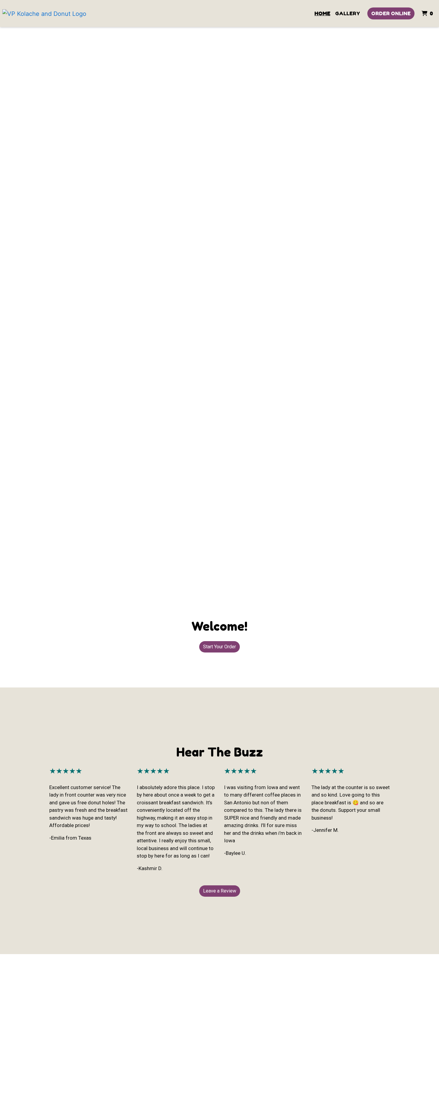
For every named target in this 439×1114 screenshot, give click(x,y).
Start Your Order (219, 647)
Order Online (391, 13)
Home (322, 13)
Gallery (347, 13)
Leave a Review (219, 891)
